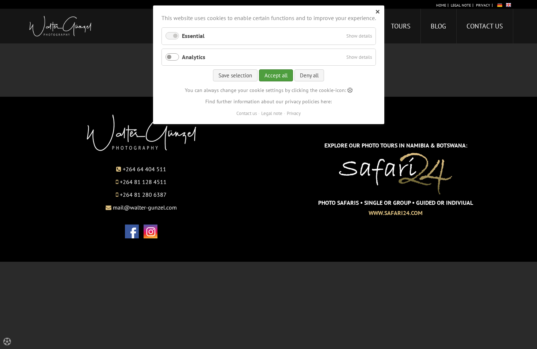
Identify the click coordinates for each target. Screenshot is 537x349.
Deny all (309, 75)
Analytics (193, 57)
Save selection (235, 75)
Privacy (483, 5)
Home (441, 5)
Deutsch (500, 4)
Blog (438, 26)
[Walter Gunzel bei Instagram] (150, 236)
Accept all (275, 75)
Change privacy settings (40, 342)
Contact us (484, 26)
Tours (401, 26)
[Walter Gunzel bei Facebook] (132, 236)
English (508, 4)
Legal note (461, 5)
